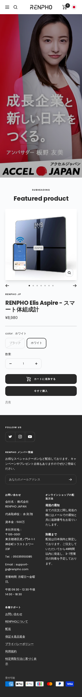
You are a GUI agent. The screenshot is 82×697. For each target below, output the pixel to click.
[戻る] (7, 285)
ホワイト (36, 343)
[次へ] (75, 285)
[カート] (64, 7)
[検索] (15, 7)
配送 (8, 629)
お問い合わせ (13, 614)
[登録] (70, 479)
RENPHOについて (16, 621)
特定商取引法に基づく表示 (21, 661)
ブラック (15, 343)
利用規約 (11, 651)
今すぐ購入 (41, 391)
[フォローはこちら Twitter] (10, 437)
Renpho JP (13, 294)
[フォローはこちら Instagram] (20, 437)
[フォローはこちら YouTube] (30, 437)
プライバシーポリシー (19, 644)
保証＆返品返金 (15, 636)
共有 (8, 402)
